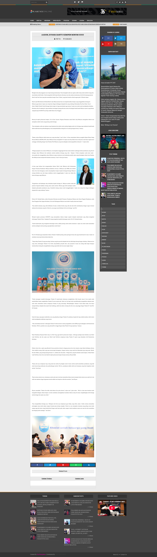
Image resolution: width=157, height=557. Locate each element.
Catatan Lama (79, 478)
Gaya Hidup (56, 20)
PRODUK (66, 20)
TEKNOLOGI (105, 263)
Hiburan (47, 20)
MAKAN (104, 239)
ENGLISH (89, 20)
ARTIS (103, 215)
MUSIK (103, 243)
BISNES (104, 222)
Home (32, 20)
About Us (115, 554)
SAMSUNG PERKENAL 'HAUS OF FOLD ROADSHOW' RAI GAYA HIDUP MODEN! (116, 160)
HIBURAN (104, 236)
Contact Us (124, 554)
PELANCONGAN (106, 246)
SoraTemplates (41, 554)
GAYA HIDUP (105, 233)
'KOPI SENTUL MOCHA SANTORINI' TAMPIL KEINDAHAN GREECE (114, 195)
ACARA (82, 20)
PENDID (104, 250)
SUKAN (74, 20)
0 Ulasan (91, 507)
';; (102, 209)
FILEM (103, 229)
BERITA (39, 20)
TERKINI (104, 267)
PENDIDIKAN (105, 253)
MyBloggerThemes (60, 554)
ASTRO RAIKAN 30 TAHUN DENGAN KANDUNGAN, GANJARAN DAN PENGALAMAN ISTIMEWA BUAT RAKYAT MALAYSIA (112, 186)
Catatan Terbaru (47, 478)
